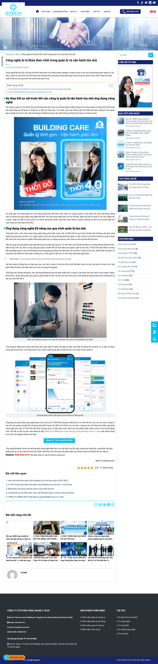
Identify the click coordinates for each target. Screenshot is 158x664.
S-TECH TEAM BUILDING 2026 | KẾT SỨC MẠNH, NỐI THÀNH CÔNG (138, 133)
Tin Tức (96, 12)
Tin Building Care (125, 262)
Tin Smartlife (123, 275)
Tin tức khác (123, 285)
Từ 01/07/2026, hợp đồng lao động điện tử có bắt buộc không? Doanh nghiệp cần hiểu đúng (140, 186)
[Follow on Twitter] (146, 2)
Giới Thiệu (46, 12)
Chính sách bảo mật (124, 660)
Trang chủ (10, 54)
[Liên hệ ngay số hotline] (6, 657)
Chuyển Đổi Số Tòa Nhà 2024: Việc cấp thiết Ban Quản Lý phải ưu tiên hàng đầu (41, 493)
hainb (27, 67)
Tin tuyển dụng (124, 289)
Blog (17, 54)
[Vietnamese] (151, 11)
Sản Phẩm (85, 12)
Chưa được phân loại (126, 249)
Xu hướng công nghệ (126, 298)
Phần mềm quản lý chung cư (93, 617)
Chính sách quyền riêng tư (141, 660)
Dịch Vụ (73, 12)
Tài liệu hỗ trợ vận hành (127, 258)
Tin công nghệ (124, 271)
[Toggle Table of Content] (109, 86)
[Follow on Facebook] (138, 2)
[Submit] (150, 55)
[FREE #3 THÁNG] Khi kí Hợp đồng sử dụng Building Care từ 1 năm (72, 431)
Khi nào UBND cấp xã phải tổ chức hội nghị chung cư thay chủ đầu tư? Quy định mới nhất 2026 (139, 121)
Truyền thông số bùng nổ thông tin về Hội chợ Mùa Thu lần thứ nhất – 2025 (139, 218)
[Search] (145, 11)
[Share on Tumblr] (113, 505)
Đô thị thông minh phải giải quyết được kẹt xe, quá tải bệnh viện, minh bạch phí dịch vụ (140, 207)
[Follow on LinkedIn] (150, 2)
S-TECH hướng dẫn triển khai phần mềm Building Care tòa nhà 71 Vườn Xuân (40, 484)
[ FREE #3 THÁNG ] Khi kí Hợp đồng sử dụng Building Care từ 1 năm (36, 497)
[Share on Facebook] (96, 505)
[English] (154, 11)
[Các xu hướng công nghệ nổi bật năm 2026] (123, 197)
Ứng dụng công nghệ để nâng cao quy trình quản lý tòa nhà (30, 92)
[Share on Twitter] (100, 505)
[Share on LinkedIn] (109, 505)
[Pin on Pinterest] (104, 505)
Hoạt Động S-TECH (125, 253)
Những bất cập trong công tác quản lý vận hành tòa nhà (31, 489)
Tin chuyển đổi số (125, 267)
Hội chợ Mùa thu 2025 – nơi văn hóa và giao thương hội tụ (140, 228)
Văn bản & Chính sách (127, 293)
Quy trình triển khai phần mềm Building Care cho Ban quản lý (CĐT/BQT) (38, 480)
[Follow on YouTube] (154, 2)
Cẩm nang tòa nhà (125, 244)
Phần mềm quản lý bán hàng (93, 621)
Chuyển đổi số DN (60, 12)
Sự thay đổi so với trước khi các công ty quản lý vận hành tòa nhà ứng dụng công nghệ (40, 89)
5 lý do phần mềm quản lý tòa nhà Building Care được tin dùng (46, 259)
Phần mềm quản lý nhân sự (93, 625)
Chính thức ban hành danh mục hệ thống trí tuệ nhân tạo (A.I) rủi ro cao (139, 166)
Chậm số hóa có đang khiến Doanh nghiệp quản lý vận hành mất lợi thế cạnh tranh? (139, 154)
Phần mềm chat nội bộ (91, 629)
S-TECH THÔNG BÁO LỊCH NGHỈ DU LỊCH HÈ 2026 (139, 144)
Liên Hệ (107, 12)
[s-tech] (37, 11)
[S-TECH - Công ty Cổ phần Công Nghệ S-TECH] (13, 9)
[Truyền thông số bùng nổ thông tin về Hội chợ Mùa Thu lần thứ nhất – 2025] (123, 218)
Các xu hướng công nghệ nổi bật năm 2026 (140, 196)
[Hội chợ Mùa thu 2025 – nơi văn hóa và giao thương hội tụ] (123, 229)
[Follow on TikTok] (142, 2)
